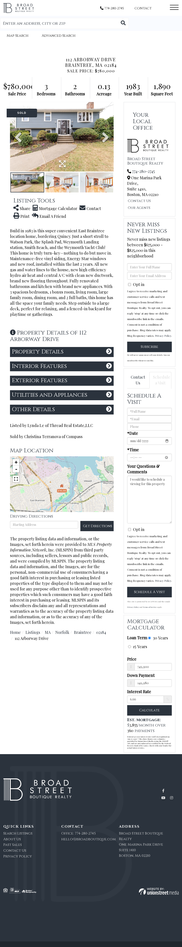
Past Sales (12, 844)
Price (131, 659)
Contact (143, 8)
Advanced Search (58, 35)
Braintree (82, 632)
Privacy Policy (163, 335)
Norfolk (62, 632)
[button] (123, 23)
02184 (101, 632)
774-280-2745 (113, 8)
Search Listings (17, 833)
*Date (132, 433)
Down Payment (141, 675)
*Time (133, 449)
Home (15, 632)
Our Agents (139, 207)
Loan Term (137, 637)
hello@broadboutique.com (88, 839)
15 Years (139, 646)
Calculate (149, 710)
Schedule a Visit (161, 380)
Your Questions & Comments (143, 468)
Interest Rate (139, 691)
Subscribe (149, 346)
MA (48, 632)
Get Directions (97, 526)
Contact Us (139, 200)
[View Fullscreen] (16, 479)
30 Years (160, 638)
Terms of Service (150, 607)
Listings (33, 632)
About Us (12, 839)
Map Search (17, 35)
